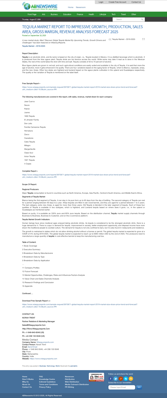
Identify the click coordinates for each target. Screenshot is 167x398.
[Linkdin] (120, 378)
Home (70, 7)
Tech (113, 14)
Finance (80, 14)
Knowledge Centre (47, 379)
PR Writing (69, 387)
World (58, 366)
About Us (26, 384)
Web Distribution (72, 382)
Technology (51, 366)
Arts (43, 14)
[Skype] (126, 378)
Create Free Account (117, 2)
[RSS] (131, 378)
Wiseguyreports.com (45, 342)
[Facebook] (110, 378)
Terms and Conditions (48, 384)
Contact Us (136, 2)
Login (101, 2)
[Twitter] (115, 378)
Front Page (32, 14)
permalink (73, 366)
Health (91, 14)
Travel (123, 14)
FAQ (41, 377)
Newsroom (81, 7)
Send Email (32, 347)
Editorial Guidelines (47, 382)
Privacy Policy (45, 387)
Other (133, 14)
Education (67, 14)
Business (54, 14)
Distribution (70, 379)
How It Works (28, 379)
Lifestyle (103, 14)
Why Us (25, 382)
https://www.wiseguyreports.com (43, 359)
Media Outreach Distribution (77, 384)
